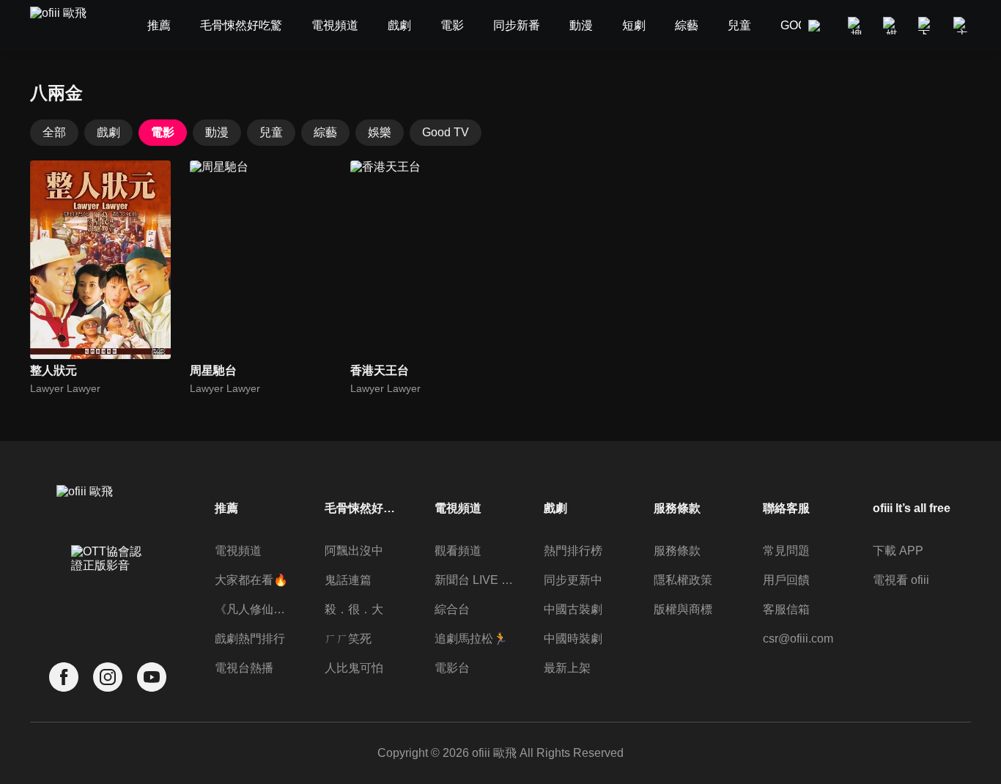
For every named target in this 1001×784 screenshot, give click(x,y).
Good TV (445, 132)
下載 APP (898, 550)
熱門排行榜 (573, 550)
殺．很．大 (354, 609)
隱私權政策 (683, 580)
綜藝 (325, 132)
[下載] (927, 25)
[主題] (962, 25)
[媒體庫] (892, 25)
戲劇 (108, 132)
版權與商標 (683, 609)
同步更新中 (573, 580)
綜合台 (452, 609)
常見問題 (786, 550)
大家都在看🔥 (251, 580)
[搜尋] (856, 25)
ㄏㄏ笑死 (348, 638)
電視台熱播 (244, 668)
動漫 (217, 132)
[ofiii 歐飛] (66, 26)
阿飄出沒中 (354, 550)
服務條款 (677, 550)
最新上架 (567, 668)
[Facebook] (63, 677)
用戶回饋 (786, 580)
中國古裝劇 (573, 609)
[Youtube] (151, 677)
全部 (54, 132)
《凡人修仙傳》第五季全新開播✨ (254, 609)
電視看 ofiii (901, 580)
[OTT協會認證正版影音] (107, 590)
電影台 (452, 668)
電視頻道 (238, 550)
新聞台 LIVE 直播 (474, 580)
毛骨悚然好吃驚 (364, 508)
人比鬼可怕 (354, 668)
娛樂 (379, 132)
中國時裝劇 (573, 638)
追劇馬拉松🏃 (471, 638)
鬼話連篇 (348, 580)
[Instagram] (107, 677)
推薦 (226, 508)
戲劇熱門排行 (250, 638)
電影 (162, 132)
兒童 (271, 132)
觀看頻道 (458, 550)
